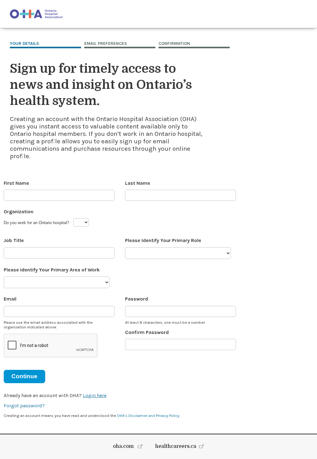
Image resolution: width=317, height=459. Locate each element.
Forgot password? (24, 406)
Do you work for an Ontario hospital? (36, 222)
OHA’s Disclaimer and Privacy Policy (148, 415)
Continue (24, 376)
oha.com (124, 446)
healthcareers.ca (175, 446)
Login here (94, 395)
